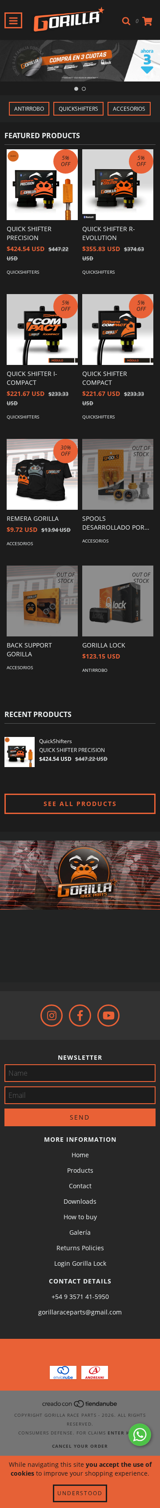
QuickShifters (78, 108)
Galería (80, 1232)
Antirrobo (29, 108)
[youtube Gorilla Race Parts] (108, 1015)
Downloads (80, 1201)
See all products (80, 803)
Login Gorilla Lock (80, 1263)
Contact (80, 1186)
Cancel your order (80, 1446)
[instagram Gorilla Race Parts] (51, 1015)
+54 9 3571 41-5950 (80, 1296)
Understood (80, 1493)
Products (80, 1170)
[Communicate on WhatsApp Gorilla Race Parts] (139, 1434)
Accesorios (129, 108)
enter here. (125, 1433)
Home (80, 1155)
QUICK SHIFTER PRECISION (72, 750)
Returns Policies (80, 1248)
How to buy (80, 1217)
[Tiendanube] (80, 1406)
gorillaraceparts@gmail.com (80, 1312)
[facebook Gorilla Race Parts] (80, 1015)
